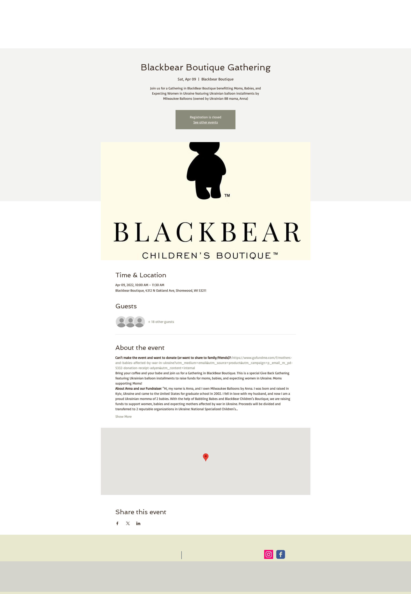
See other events (205, 122)
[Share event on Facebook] (117, 523)
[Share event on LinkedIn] (138, 523)
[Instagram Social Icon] (268, 554)
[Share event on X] (128, 523)
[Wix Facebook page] (280, 554)
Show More (123, 416)
